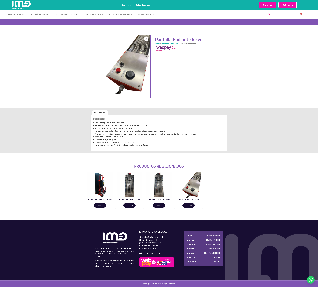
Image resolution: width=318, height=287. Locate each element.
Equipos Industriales (145, 14)
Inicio (157, 44)
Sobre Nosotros (143, 5)
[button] (146, 39)
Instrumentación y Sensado (66, 14)
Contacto (126, 5)
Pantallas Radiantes (169, 44)
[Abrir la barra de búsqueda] (269, 14)
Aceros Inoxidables (16, 14)
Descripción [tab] (100, 112)
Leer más (100, 205)
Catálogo (267, 5)
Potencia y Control (93, 14)
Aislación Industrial (39, 14)
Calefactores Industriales (119, 14)
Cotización (287, 5)
